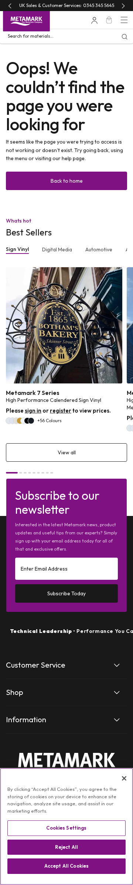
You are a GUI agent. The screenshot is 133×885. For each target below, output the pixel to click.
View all (67, 452)
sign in (33, 410)
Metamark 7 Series (32, 392)
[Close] (124, 778)
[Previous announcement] (10, 5)
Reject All (66, 847)
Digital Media (57, 249)
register (60, 410)
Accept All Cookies (66, 866)
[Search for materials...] (124, 36)
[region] (66, 826)
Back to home (67, 181)
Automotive (98, 249)
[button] (124, 20)
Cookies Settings (66, 828)
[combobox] (66, 36)
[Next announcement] (123, 5)
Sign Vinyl (17, 249)
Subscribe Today (66, 593)
